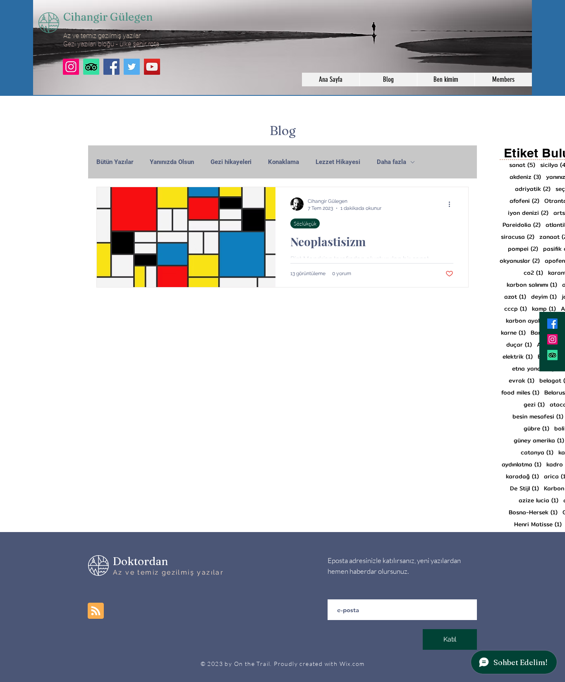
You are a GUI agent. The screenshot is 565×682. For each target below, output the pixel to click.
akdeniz (525, 177)
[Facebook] (111, 67)
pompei (523, 248)
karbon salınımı (532, 284)
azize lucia (538, 500)
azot (515, 296)
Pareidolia (522, 224)
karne (513, 332)
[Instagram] (71, 67)
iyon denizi (528, 212)
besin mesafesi (537, 416)
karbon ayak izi (532, 320)
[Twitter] (132, 67)
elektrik (518, 356)
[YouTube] (152, 67)
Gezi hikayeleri (231, 162)
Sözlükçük (305, 223)
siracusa (517, 236)
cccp (515, 308)
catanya (537, 452)
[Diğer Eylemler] (452, 204)
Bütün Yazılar (114, 162)
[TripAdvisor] (91, 67)
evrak (521, 380)
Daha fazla (391, 162)
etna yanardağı (538, 368)
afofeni (524, 200)
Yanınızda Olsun (172, 162)
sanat (522, 165)
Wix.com (352, 663)
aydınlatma (521, 464)
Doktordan (140, 561)
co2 (533, 272)
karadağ (522, 476)
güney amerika (539, 440)
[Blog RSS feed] (96, 611)
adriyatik (533, 188)
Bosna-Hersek (533, 512)
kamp (544, 308)
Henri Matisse (538, 524)
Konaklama (283, 162)
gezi (534, 404)
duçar (519, 344)
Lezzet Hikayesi (338, 162)
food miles (520, 392)
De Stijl (524, 488)
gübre (536, 428)
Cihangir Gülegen (108, 17)
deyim (544, 296)
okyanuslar (520, 260)
